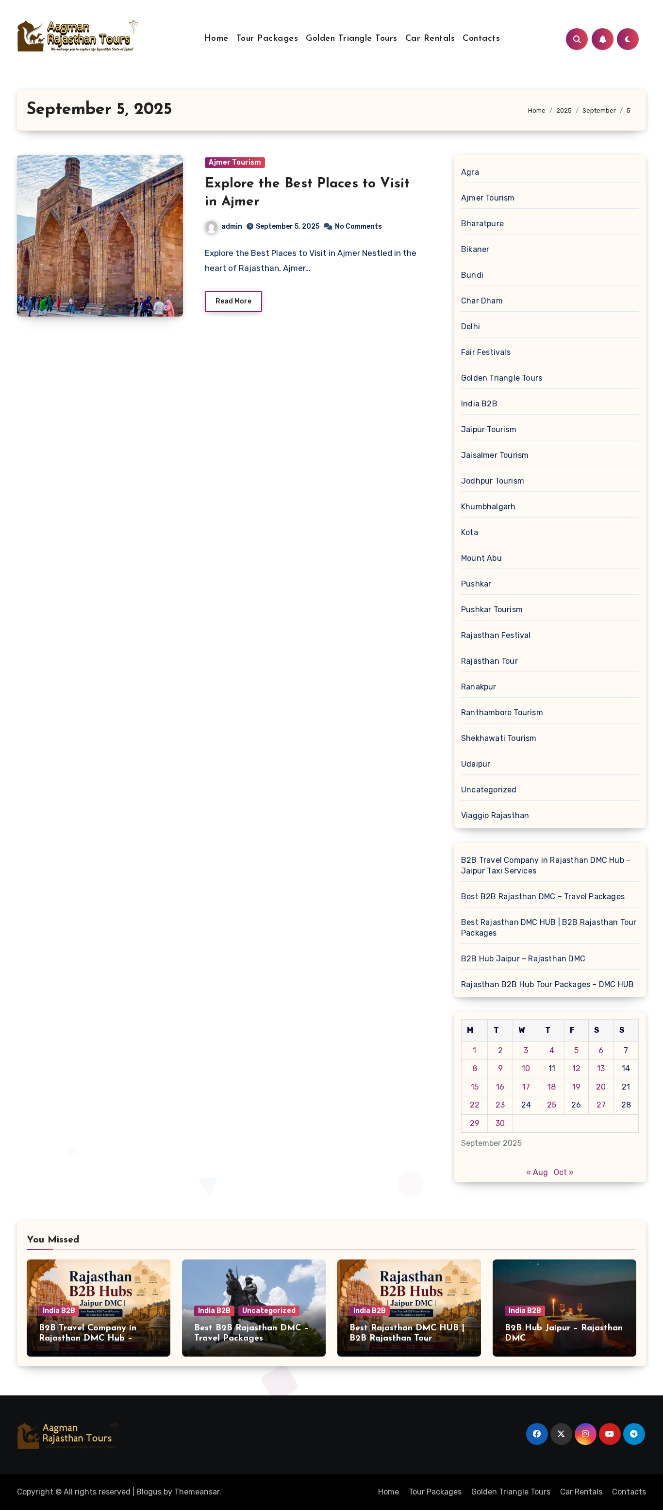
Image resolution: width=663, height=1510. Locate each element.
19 (576, 1086)
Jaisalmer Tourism (495, 455)
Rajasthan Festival (496, 635)
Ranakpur (479, 686)
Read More (233, 301)
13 (601, 1068)
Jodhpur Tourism (492, 481)
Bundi (472, 275)
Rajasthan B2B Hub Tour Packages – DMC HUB (547, 984)
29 (475, 1123)
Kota (469, 532)
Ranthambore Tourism (502, 712)
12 (576, 1068)
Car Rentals (430, 38)
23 (500, 1104)
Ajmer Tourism (235, 162)
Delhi (470, 326)
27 (601, 1104)
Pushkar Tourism (492, 609)
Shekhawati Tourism (499, 738)
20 (601, 1086)
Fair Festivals (486, 352)
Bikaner (475, 249)
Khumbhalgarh (488, 506)
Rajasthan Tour (489, 661)
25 (551, 1104)
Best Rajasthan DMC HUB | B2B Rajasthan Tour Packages (549, 928)
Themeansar (196, 1491)
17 (526, 1086)
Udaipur (475, 764)
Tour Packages (267, 38)
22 (475, 1104)
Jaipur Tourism (488, 429)
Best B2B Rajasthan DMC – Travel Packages (543, 896)
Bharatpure (482, 223)
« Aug (537, 1172)
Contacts (481, 38)
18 (551, 1086)
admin (231, 226)
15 (475, 1086)
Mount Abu (481, 558)
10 (526, 1068)
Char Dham (482, 300)
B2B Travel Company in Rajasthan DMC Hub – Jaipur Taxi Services (545, 865)
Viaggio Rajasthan (495, 815)
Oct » (564, 1172)
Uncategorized (489, 789)
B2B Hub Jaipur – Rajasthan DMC (523, 958)
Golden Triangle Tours (352, 38)
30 (500, 1123)
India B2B (479, 403)
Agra (470, 172)
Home (216, 38)
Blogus (149, 1491)
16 (500, 1086)
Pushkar (476, 583)
